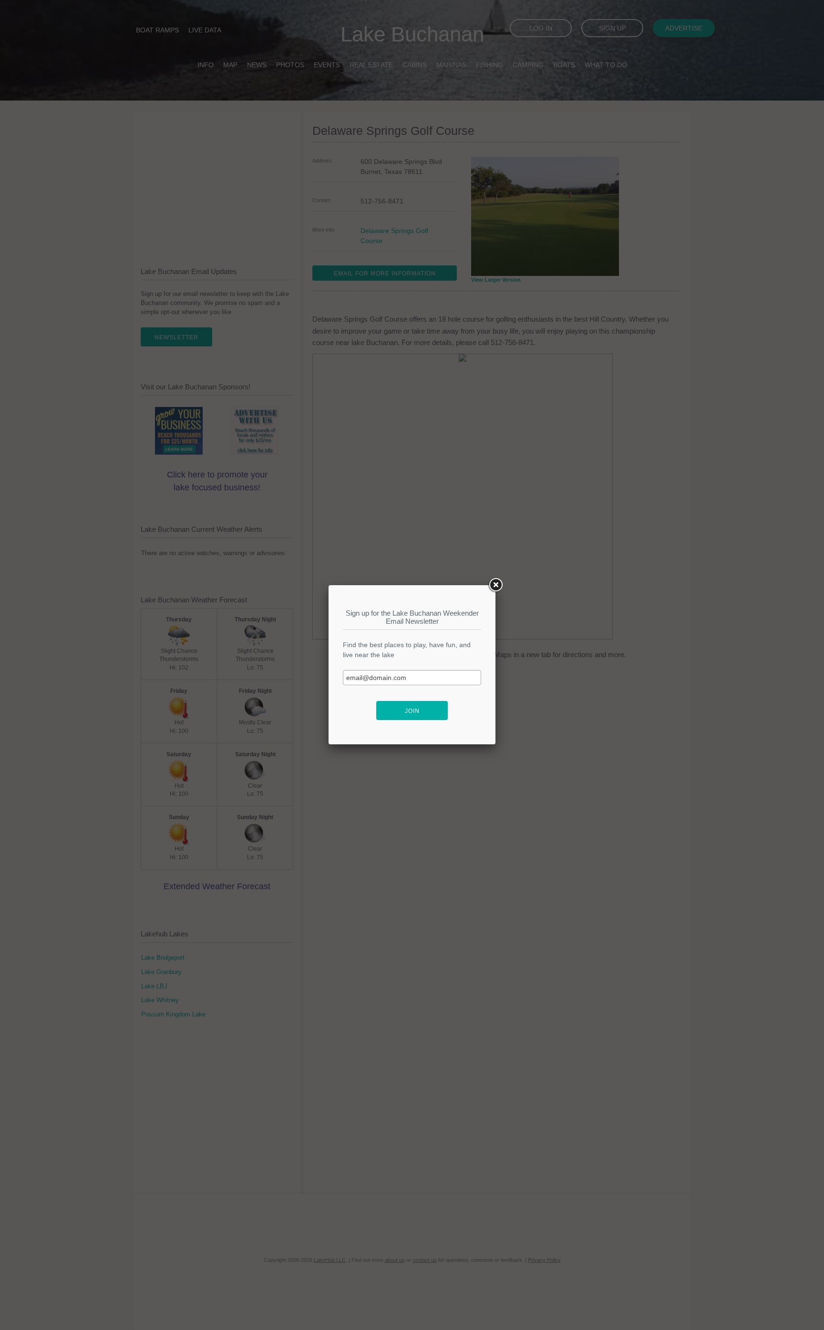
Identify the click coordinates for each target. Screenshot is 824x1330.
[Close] (495, 585)
